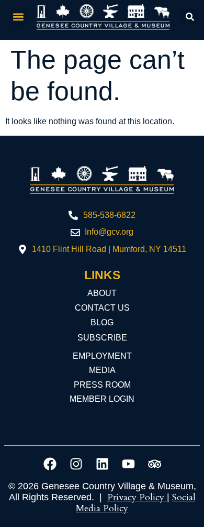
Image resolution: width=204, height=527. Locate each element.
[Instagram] (76, 464)
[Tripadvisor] (154, 464)
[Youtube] (128, 464)
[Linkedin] (102, 464)
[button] (18, 17)
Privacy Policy (137, 497)
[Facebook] (50, 464)
